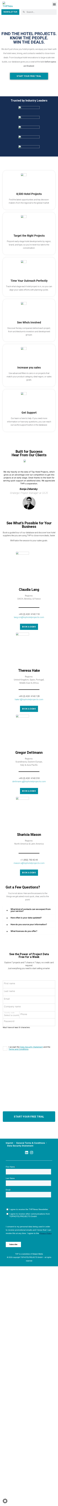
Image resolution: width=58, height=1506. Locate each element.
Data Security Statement (31, 1047)
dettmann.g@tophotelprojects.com (29, 781)
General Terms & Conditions (30, 1143)
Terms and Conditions (18, 1049)
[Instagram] (31, 1152)
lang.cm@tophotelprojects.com (29, 617)
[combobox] (13, 1014)
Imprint (9, 1143)
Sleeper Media (37, 1254)
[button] (54, 4)
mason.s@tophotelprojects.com (29, 863)
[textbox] (13, 1014)
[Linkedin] (26, 1152)
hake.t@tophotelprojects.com (29, 699)
